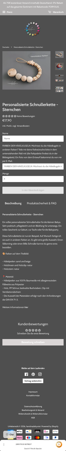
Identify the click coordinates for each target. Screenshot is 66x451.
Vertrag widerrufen (33, 380)
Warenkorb (58, 12)
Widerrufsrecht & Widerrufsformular (33, 414)
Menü (9, 12)
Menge (5, 173)
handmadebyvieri (33, 426)
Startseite (5, 47)
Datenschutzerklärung (33, 406)
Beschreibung (13, 203)
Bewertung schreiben (33, 342)
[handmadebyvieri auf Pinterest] (33, 375)
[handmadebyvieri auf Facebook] (26, 375)
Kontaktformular (33, 395)
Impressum (33, 392)
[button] (9, 116)
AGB (33, 418)
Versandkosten (23, 125)
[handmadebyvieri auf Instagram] (40, 375)
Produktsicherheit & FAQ (41, 203)
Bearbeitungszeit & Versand (33, 410)
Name (5, 133)
